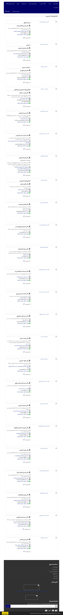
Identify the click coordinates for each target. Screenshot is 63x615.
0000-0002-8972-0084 (23, 146)
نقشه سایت (55, 578)
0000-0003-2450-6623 (23, 392)
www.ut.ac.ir (26, 255)
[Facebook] (56, 611)
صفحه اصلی (55, 4)
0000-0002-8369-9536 (23, 103)
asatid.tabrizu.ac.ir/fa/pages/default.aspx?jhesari (19, 367)
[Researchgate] (49, 611)
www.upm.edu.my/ (24, 98)
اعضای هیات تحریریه (53, 571)
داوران (18, 4)
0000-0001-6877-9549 (23, 526)
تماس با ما (56, 7)
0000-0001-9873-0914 (23, 349)
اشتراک (8, 606)
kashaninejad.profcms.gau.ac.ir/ (21, 31)
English (7, 11)
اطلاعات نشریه (43, 4)
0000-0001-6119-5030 (23, 57)
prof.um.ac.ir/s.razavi (24, 389)
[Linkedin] (52, 611)
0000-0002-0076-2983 (23, 548)
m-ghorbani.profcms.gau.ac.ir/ (21, 456)
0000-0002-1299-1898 (23, 35)
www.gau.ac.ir (25, 76)
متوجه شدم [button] (5, 613)
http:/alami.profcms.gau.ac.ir (22, 545)
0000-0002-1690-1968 (23, 258)
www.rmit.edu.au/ (25, 119)
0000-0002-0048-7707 (23, 122)
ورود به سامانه (16, 11)
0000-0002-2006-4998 (23, 193)
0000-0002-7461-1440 (23, 437)
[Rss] (46, 611)
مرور (50, 4)
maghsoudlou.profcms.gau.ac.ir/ (21, 500)
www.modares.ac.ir (24, 298)
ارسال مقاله (24, 4)
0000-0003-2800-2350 (23, 504)
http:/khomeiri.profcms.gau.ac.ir (21, 54)
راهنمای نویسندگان (33, 4)
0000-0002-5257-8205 (23, 213)
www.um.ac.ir (26, 210)
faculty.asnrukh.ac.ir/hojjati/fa (22, 346)
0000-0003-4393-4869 (23, 459)
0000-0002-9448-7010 (23, 172)
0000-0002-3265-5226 (23, 234)
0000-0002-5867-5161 (23, 323)
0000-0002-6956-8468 (23, 280)
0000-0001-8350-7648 (23, 301)
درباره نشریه (55, 569)
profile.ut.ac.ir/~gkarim (23, 190)
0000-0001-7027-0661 (23, 371)
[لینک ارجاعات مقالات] (23, 38)
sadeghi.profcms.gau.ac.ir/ (22, 433)
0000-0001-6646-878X (23, 79)
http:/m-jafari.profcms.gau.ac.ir (21, 523)
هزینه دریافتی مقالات (10, 4)
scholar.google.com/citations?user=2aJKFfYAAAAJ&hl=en (22, 168)
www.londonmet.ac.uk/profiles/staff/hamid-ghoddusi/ (19, 142)
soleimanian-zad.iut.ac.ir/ (23, 277)
